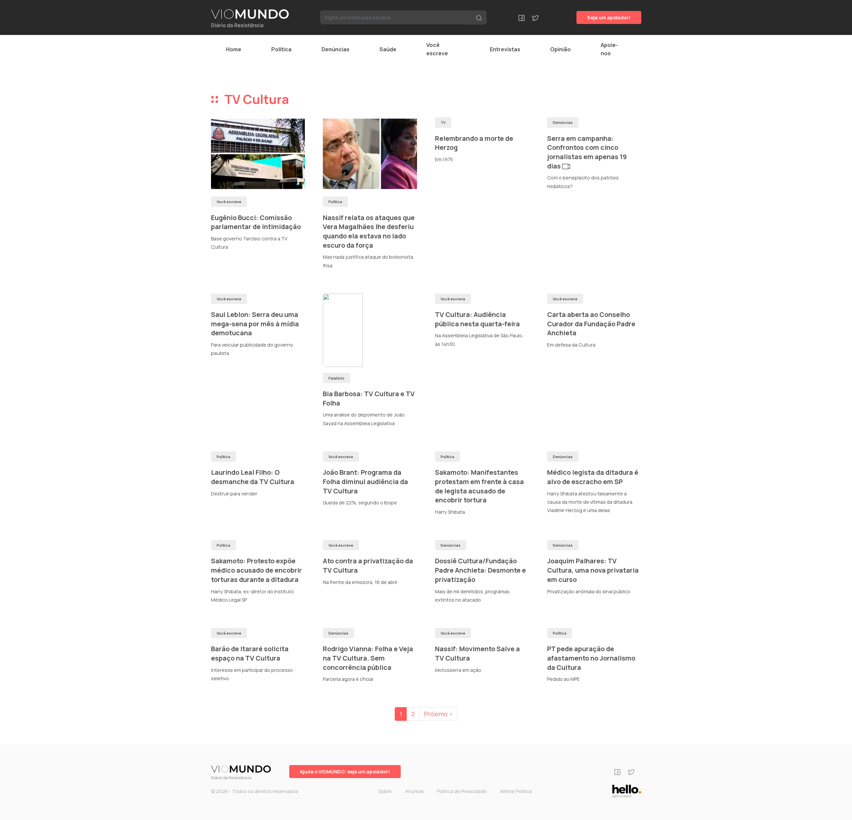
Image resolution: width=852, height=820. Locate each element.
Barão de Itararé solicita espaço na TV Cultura (250, 653)
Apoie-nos (609, 49)
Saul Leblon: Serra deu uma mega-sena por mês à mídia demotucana (255, 323)
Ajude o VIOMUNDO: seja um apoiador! (345, 771)
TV (443, 122)
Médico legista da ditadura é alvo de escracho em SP (592, 477)
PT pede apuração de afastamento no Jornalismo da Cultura (591, 658)
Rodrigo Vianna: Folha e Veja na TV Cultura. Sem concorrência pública (368, 658)
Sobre (385, 791)
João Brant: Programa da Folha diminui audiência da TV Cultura (365, 481)
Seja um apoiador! (609, 17)
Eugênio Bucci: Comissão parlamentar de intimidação (256, 222)
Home (233, 49)
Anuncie (414, 791)
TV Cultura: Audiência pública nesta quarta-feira (477, 319)
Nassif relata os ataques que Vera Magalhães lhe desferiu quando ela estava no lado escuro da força (369, 231)
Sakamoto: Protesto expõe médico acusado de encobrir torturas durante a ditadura (256, 570)
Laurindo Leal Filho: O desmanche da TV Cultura (252, 477)
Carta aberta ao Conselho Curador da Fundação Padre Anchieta (591, 323)
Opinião (560, 49)
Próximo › (438, 714)
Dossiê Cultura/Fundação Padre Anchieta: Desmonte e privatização (480, 570)
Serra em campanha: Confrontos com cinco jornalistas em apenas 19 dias (587, 152)
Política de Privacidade (462, 791)
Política (281, 49)
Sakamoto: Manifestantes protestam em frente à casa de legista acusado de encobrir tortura (479, 486)
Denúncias (335, 49)
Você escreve (437, 49)
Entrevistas (505, 49)
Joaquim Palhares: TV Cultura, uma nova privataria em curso (593, 570)
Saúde (387, 49)
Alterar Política (516, 791)
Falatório (336, 378)
